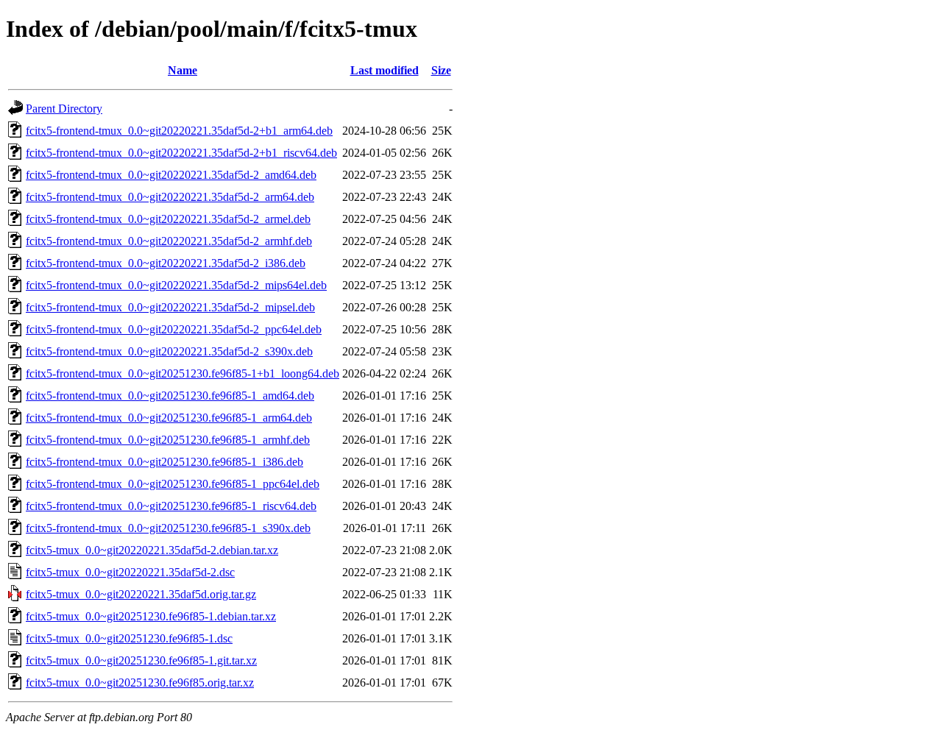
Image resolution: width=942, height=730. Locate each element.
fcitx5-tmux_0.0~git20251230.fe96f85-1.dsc (129, 638)
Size (441, 70)
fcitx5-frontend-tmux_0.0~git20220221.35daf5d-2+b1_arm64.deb (179, 130)
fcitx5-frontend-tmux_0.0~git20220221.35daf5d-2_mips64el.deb (176, 285)
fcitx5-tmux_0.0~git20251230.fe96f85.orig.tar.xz (140, 682)
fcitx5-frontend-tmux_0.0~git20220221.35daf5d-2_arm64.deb (170, 197)
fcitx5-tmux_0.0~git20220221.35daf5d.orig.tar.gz (141, 594)
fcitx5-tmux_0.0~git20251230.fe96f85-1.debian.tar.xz (151, 616)
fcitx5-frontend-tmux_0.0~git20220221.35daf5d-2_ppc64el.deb (174, 329)
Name (182, 70)
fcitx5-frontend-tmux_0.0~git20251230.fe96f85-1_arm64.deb (169, 417)
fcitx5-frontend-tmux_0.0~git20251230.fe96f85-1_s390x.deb (168, 528)
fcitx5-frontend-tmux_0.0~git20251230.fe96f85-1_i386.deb (164, 462)
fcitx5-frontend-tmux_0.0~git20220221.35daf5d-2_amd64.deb (171, 175)
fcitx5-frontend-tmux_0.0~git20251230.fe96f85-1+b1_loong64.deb (182, 373)
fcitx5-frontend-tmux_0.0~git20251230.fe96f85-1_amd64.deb (170, 395)
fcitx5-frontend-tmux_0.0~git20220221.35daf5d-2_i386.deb (165, 263)
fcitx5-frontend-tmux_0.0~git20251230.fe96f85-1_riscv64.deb (171, 506)
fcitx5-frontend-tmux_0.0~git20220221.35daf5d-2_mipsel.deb (170, 307)
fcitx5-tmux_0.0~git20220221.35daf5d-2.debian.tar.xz (152, 550)
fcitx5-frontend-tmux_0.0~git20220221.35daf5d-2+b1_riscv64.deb (181, 152)
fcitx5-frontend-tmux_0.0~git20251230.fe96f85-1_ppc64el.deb (172, 484)
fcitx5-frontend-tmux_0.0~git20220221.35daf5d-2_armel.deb (168, 219)
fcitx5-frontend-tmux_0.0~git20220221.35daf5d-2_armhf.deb (169, 241)
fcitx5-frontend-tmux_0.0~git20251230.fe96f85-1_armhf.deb (168, 439)
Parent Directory (64, 108)
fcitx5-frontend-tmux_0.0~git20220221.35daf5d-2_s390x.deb (169, 351)
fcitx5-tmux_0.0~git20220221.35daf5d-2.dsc (130, 572)
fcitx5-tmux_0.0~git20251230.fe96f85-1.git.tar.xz (141, 660)
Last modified (384, 70)
